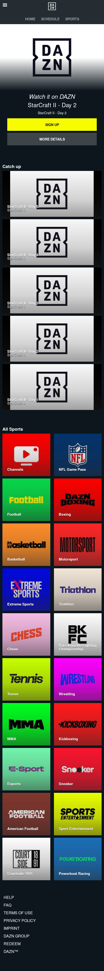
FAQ (7, 905)
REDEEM (12, 943)
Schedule (50, 19)
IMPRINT (12, 928)
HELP (9, 897)
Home (30, 19)
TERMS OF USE (18, 912)
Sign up (52, 124)
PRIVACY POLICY (20, 920)
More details (52, 139)
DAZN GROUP (17, 936)
